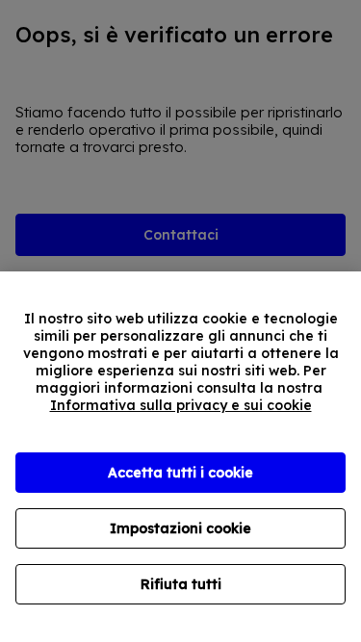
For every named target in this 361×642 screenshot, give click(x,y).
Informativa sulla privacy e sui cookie (181, 405)
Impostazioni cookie (180, 528)
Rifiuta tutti (181, 584)
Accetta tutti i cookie (180, 472)
